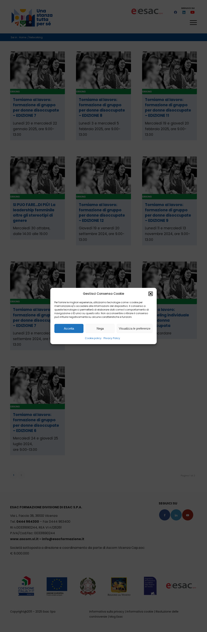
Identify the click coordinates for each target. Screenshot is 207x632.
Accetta (69, 328)
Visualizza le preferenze (134, 328)
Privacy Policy (112, 338)
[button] (151, 294)
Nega (100, 328)
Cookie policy (93, 338)
